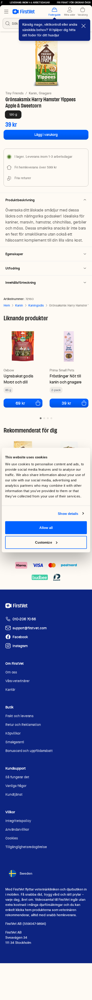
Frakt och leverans (19, 716)
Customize (43, 542)
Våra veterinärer (17, 681)
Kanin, (33, 93)
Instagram (20, 646)
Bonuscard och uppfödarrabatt (29, 750)
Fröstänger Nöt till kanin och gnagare (66, 379)
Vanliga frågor (15, 785)
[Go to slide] (40, 418)
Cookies (11, 838)
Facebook (20, 637)
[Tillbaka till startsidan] (24, 11)
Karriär (10, 689)
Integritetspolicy (18, 820)
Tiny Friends (14, 93)
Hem (7, 305)
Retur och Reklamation (23, 724)
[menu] (6, 11)
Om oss (11, 672)
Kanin (19, 305)
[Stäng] (83, 26)
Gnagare (45, 93)
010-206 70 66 (24, 619)
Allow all (46, 528)
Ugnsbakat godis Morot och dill (18, 379)
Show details (68, 513)
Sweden (26, 873)
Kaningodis (36, 305)
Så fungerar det (17, 777)
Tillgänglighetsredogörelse (26, 847)
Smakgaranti (14, 742)
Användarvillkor (17, 829)
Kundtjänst (13, 794)
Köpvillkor (12, 733)
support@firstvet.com (30, 628)
